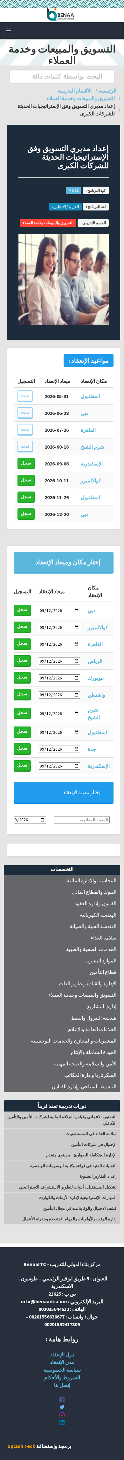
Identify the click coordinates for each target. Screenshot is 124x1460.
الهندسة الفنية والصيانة (93, 926)
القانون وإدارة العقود (95, 903)
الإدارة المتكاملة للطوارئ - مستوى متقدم (81, 1155)
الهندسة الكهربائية (98, 915)
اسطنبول (90, 396)
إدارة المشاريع (101, 1006)
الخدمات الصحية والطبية (91, 949)
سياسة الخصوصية (62, 1370)
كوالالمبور (91, 480)
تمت (25, 395)
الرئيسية (107, 90)
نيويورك (96, 678)
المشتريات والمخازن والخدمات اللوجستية (73, 1040)
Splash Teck (21, 1446)
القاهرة (88, 430)
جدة (92, 749)
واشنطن (96, 695)
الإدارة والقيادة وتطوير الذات (87, 983)
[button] (8, 30)
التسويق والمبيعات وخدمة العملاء (82, 995)
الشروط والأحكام (62, 1377)
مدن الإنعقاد (62, 1362)
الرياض (95, 661)
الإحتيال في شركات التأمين (94, 1144)
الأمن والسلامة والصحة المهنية (85, 1063)
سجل (26, 463)
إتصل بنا (62, 1385)
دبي (84, 413)
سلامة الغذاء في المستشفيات (91, 1133)
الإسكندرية (92, 463)
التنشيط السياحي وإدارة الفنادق (84, 1086)
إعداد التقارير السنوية (98, 1176)
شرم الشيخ (92, 447)
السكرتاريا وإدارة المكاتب (90, 1075)
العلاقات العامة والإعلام (92, 1029)
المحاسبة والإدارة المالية (91, 880)
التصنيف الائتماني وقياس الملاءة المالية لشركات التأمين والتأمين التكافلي (62, 1120)
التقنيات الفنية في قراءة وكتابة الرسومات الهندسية (73, 1165)
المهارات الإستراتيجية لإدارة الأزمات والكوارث (78, 1197)
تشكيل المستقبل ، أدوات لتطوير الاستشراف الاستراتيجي (68, 1187)
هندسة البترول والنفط (93, 1018)
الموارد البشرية (100, 960)
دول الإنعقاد (62, 1354)
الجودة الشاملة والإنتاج (93, 1052)
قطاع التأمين (103, 972)
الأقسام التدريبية (75, 90)
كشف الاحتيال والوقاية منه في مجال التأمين (80, 1208)
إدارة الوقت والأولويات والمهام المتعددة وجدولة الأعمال (69, 1219)
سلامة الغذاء (103, 937)
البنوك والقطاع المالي (94, 892)
